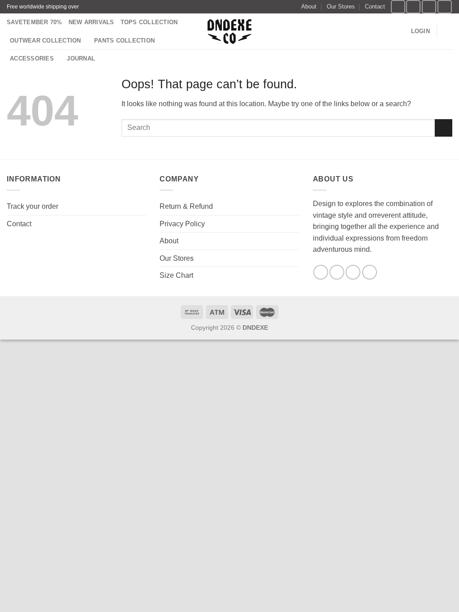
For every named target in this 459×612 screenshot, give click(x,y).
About (308, 6)
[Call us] (369, 272)
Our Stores (341, 6)
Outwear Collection (45, 40)
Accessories (32, 58)
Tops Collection (149, 22)
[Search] (401, 31)
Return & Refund (186, 206)
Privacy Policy (182, 224)
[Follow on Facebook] (398, 6)
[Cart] (447, 31)
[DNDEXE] (230, 31)
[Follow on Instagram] (413, 6)
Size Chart (176, 275)
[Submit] (443, 128)
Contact (375, 6)
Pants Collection (124, 40)
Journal (81, 58)
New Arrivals (91, 22)
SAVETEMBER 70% (34, 22)
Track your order (32, 206)
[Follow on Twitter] (429, 6)
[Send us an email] (444, 6)
